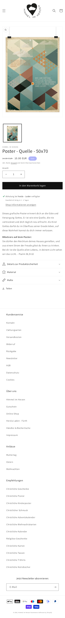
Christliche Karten (15, 545)
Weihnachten (13, 469)
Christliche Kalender (16, 531)
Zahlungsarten (13, 330)
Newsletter (12, 358)
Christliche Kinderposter (18, 503)
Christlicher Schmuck (17, 510)
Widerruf (10, 344)
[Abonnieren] (55, 587)
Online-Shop (12, 413)
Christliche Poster (15, 496)
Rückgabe (11, 351)
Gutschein (11, 406)
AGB (8, 365)
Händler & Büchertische (18, 428)
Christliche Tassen (15, 552)
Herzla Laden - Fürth (16, 420)
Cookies (10, 379)
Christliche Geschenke (17, 488)
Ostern (9, 462)
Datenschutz (12, 372)
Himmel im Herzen (15, 399)
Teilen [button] (9, 288)
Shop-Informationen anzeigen (21, 204)
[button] (3, 10)
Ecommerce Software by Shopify (41, 612)
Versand (14, 163)
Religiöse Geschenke (16, 538)
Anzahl (5, 168)
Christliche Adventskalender (20, 517)
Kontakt (10, 322)
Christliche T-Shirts (16, 560)
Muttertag (11, 454)
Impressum (12, 435)
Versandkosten (14, 337)
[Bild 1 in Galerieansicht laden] (12, 133)
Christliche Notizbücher (18, 567)
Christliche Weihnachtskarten (21, 524)
